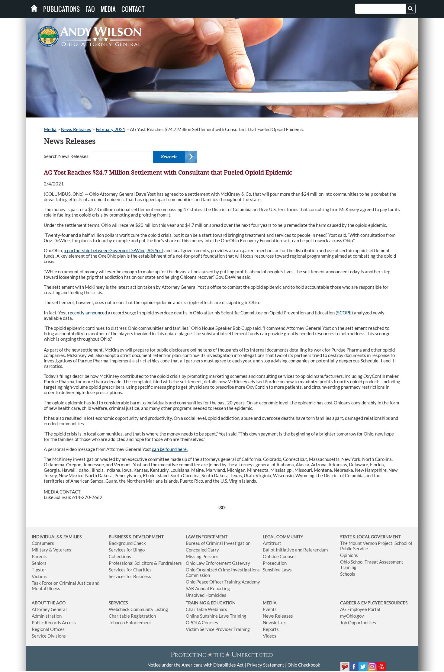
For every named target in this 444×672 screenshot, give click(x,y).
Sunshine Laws (277, 569)
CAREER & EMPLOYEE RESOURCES (373, 602)
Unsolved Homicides (206, 595)
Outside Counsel (279, 556)
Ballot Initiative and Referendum (295, 549)
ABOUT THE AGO (49, 602)
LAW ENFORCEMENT (206, 536)
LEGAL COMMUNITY (283, 536)
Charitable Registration (132, 616)
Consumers (43, 543)
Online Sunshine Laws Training (216, 616)
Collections (120, 556)
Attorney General (49, 609)
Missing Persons (202, 556)
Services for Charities (130, 569)
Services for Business (130, 576)
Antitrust (272, 543)
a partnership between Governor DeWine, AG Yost (113, 250)
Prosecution (275, 563)
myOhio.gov (352, 616)
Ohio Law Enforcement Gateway (218, 563)
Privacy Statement (265, 664)
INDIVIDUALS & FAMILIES (57, 536)
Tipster (39, 569)
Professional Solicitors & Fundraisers (145, 563)
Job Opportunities (358, 622)
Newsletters (275, 622)
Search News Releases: (67, 156)
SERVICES (118, 602)
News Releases (76, 129)
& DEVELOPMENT (146, 536)
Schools (347, 574)
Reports (271, 629)
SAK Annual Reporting (208, 588)
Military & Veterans (51, 549)
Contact (133, 9)
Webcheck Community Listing (138, 609)
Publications (61, 9)
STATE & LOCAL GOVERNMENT (370, 536)
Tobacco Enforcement (130, 622)
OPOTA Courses (202, 622)
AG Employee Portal (360, 609)
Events (270, 609)
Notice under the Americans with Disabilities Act (195, 664)
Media (108, 9)
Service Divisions (49, 635)
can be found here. (170, 449)
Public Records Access (54, 622)
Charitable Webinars (206, 609)
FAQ (90, 9)
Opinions (349, 555)
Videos (269, 635)
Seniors (39, 563)
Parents (39, 556)
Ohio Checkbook (304, 664)
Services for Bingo (127, 549)
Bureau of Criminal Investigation (218, 543)
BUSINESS (119, 536)
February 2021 (110, 129)
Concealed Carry (202, 549)
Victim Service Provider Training (218, 629)
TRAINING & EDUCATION (211, 602)
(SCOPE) (344, 312)
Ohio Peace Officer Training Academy (223, 581)
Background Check (127, 543)
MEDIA (270, 602)
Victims (39, 576)
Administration (47, 616)
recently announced (87, 312)
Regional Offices (48, 629)
